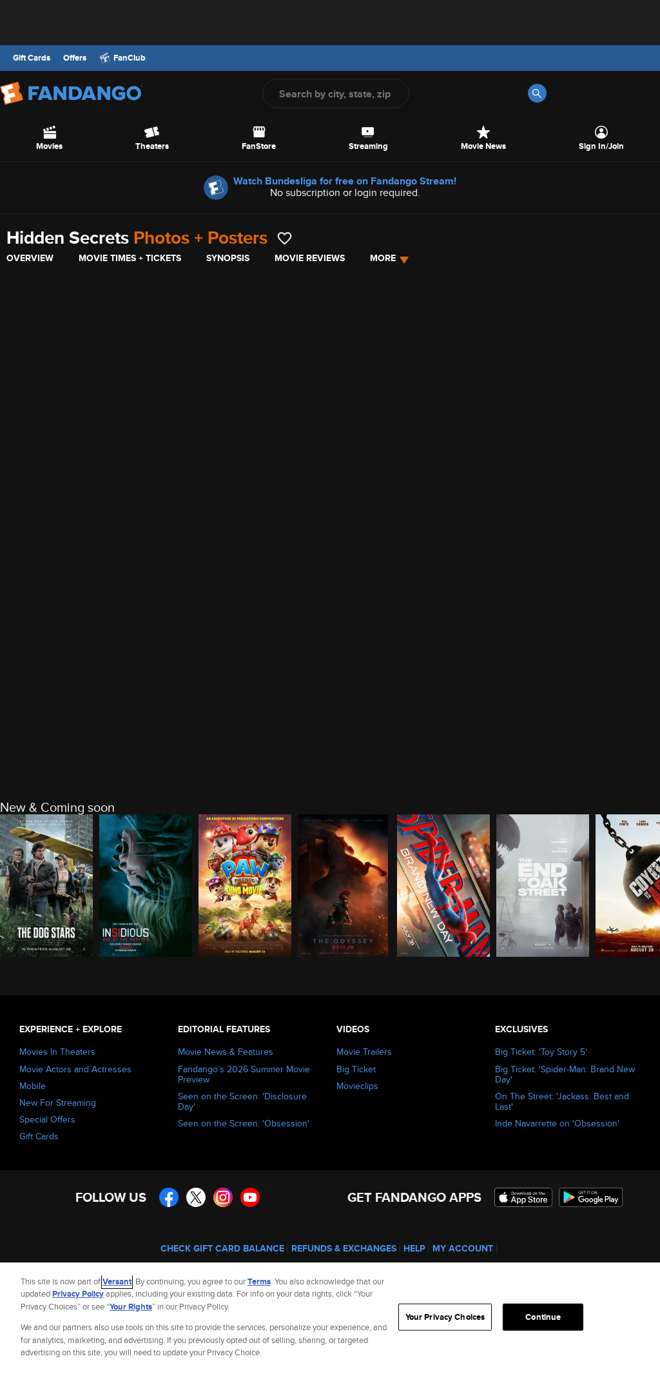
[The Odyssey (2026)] (344, 885)
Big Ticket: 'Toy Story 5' (541, 1051)
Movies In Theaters (57, 1051)
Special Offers (47, 1119)
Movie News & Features (225, 1051)
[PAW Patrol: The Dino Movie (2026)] (245, 885)
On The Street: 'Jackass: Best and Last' (562, 1101)
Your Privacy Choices (445, 1317)
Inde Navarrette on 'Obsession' (557, 1123)
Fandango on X (196, 1197)
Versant (116, 1281)
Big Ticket (356, 1069)
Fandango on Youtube (250, 1197)
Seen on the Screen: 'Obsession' (243, 1123)
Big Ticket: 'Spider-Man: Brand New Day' (565, 1074)
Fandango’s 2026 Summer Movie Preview (244, 1074)
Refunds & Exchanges (343, 1248)
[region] (330, 1318)
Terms (259, 1281)
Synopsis (227, 257)
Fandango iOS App (523, 1197)
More (383, 257)
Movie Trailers (364, 1051)
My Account (462, 1248)
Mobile (32, 1085)
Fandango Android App (591, 1197)
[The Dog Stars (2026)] (46, 885)
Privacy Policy (78, 1294)
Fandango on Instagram (223, 1197)
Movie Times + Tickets (130, 257)
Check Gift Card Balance (222, 1248)
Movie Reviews (310, 257)
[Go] (537, 93)
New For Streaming (57, 1102)
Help (414, 1248)
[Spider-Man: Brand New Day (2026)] (443, 885)
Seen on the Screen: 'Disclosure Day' (242, 1101)
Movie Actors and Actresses (75, 1069)
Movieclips (357, 1085)
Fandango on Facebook (169, 1197)
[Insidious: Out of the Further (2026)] (145, 885)
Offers (74, 58)
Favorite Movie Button (284, 238)
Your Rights (131, 1306)
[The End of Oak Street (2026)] (542, 885)
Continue (543, 1317)
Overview (29, 257)
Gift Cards (31, 58)
